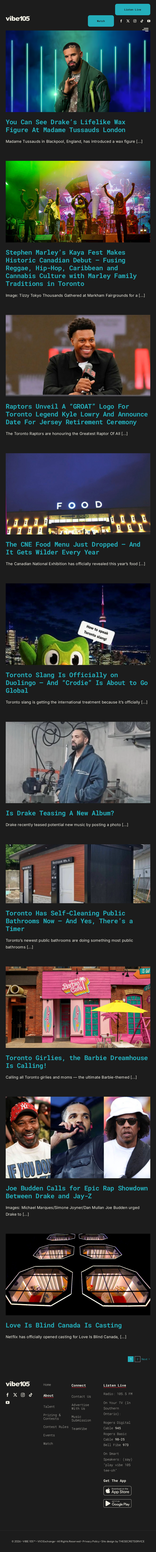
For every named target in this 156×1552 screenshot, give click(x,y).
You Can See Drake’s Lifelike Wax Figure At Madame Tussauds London (65, 125)
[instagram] (134, 20)
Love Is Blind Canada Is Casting (64, 1325)
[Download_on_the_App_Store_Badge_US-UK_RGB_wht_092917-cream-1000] (117, 1488)
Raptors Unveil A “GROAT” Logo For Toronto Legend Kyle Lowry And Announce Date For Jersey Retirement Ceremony (77, 414)
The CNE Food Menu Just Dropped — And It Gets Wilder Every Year (73, 548)
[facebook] (121, 20)
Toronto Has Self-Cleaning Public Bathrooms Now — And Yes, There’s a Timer (69, 921)
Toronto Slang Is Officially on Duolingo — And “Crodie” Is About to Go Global (77, 682)
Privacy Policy (91, 1541)
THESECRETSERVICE (131, 1541)
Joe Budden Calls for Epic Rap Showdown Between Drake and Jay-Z (77, 1192)
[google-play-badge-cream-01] (117, 1501)
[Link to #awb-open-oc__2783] (145, 30)
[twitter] (128, 20)
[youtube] (148, 20)
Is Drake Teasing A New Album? (60, 812)
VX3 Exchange (46, 1541)
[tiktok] (141, 20)
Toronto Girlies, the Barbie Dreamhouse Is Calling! (77, 1061)
